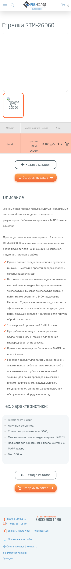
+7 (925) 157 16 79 (16, 523)
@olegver (8, 558)
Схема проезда (15, 546)
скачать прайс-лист (19, 530)
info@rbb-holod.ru (17, 552)
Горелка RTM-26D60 (33, 146)
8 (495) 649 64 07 (16, 519)
